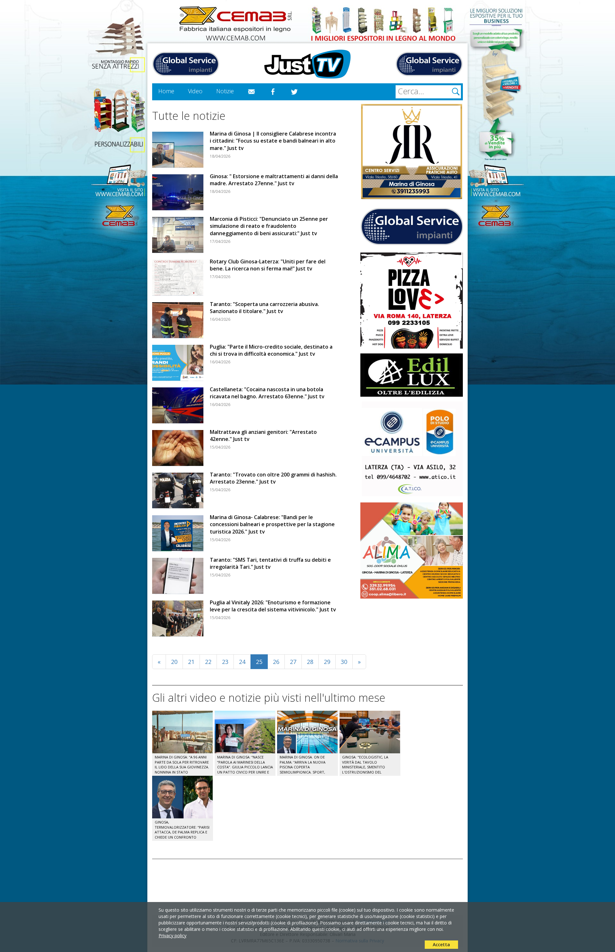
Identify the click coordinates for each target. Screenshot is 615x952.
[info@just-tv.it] (251, 92)
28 (310, 662)
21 (191, 662)
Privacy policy (172, 935)
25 (259, 662)
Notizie (225, 91)
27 (293, 662)
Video (195, 91)
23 (225, 662)
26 (276, 662)
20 (174, 662)
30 (344, 662)
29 (327, 662)
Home (166, 91)
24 (242, 662)
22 (208, 662)
